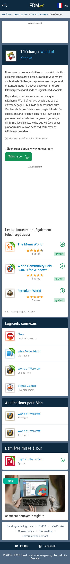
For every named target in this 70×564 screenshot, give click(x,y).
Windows (6, 14)
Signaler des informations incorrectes (28, 138)
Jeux (16, 14)
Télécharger (15, 156)
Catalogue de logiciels (20, 526)
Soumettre (46, 531)
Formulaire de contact (35, 536)
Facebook (49, 546)
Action (24, 14)
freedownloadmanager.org (36, 555)
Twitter (24, 546)
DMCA (42, 526)
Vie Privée (58, 526)
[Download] (63, 460)
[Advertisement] (35, 32)
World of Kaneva (39, 14)
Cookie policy (26, 531)
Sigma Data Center (30, 459)
